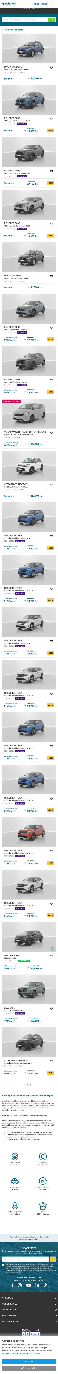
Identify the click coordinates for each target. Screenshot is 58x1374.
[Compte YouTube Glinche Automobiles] (28, 1285)
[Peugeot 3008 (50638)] (29, 100)
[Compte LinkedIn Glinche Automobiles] (37, 1285)
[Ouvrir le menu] (52, 4)
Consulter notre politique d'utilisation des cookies (21, 1353)
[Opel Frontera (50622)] (29, 780)
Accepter (29, 1362)
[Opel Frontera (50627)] (29, 622)
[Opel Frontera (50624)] (29, 517)
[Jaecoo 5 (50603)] (29, 989)
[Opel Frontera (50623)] (29, 727)
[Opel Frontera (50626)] (29, 832)
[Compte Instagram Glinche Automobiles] (20, 1285)
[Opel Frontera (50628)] (29, 885)
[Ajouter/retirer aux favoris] (51, 67)
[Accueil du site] (9, 4)
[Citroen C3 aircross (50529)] (29, 1042)
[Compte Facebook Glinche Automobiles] (12, 1285)
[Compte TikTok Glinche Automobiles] (45, 1285)
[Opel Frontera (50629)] (29, 675)
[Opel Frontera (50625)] (29, 570)
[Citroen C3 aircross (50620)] (29, 466)
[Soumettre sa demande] (53, 1259)
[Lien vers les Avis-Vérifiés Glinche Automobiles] (31, 1332)
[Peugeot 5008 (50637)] (29, 361)
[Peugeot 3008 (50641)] (29, 152)
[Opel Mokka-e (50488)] (29, 937)
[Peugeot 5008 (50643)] (29, 205)
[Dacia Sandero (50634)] (29, 48)
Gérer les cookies (29, 1368)
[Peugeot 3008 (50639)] (29, 309)
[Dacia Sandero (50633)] (29, 257)
